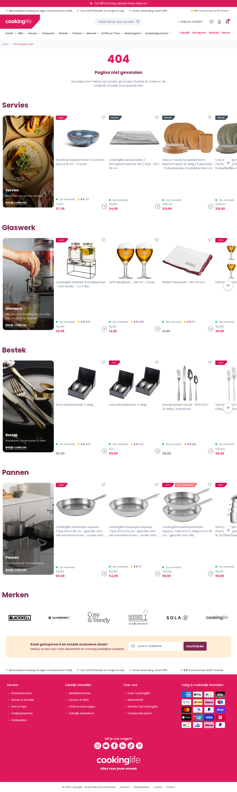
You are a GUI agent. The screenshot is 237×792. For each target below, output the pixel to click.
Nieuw (226, 33)
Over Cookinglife (139, 693)
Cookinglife (76, 787)
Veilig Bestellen (141, 787)
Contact (170, 787)
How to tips (18, 707)
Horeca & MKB (79, 700)
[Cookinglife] (19, 22)
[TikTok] (131, 745)
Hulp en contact (192, 22)
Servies (32, 33)
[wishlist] (211, 21)
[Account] (219, 21)
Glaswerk (48, 33)
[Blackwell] (20, 618)
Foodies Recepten (140, 713)
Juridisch (124, 787)
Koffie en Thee (110, 33)
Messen (91, 33)
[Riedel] (138, 618)
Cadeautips (19, 720)
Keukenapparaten (156, 33)
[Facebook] (114, 745)
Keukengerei (132, 33)
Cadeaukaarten (22, 713)
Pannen (77, 33)
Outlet (9, 33)
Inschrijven (195, 646)
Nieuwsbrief (135, 700)
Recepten (199, 33)
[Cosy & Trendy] (99, 618)
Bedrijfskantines (80, 693)
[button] (228, 163)
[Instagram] (97, 745)
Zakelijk (184, 33)
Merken (214, 33)
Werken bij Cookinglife (143, 707)
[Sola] (178, 618)
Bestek (63, 33)
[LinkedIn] (122, 745)
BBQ (20, 33)
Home (5, 44)
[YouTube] (106, 745)
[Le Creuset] (59, 618)
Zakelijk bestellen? (81, 713)
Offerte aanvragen (82, 707)
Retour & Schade (22, 700)
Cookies (157, 787)
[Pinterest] (139, 745)
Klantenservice (21, 693)
